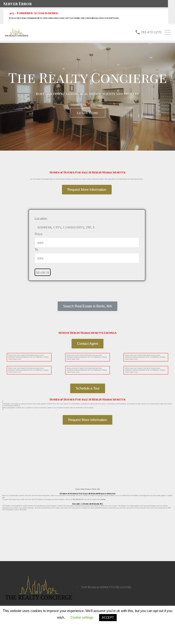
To (36, 249)
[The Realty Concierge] (16, 35)
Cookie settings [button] (81, 617)
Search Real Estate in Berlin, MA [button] (87, 489)
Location (41, 218)
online (103, 499)
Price (38, 234)
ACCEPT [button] (108, 617)
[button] (87, 306)
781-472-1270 (151, 32)
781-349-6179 (77, 499)
